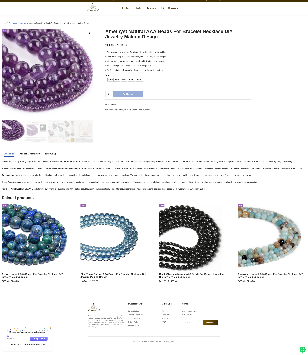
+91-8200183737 (188, 315)
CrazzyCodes (169, 342)
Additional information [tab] (30, 154)
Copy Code (38, 338)
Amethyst (22, 23)
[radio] (110, 80)
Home (4, 23)
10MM (116, 110)
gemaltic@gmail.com (190, 311)
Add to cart (128, 94)
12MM (121, 110)
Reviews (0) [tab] (50, 154)
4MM (126, 110)
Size (107, 75)
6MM (130, 110)
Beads (147, 110)
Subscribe (210, 322)
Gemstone (13, 23)
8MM (135, 110)
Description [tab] (9, 154)
